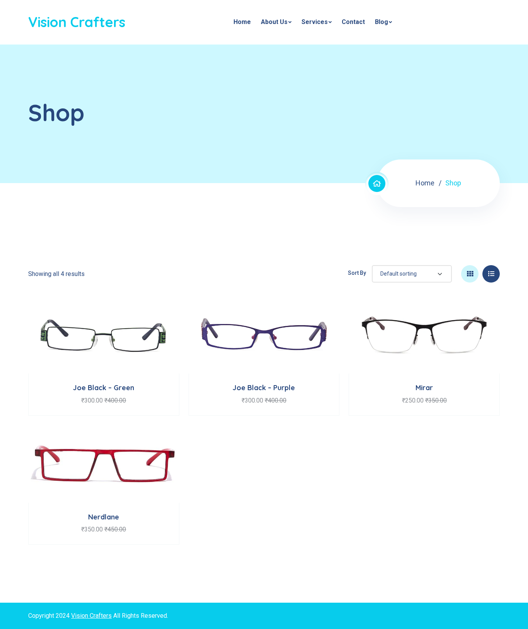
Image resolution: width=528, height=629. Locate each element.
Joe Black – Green (103, 387)
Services (314, 22)
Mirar (424, 387)
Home (242, 22)
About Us (274, 22)
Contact (353, 22)
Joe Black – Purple (264, 387)
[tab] (470, 274)
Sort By (357, 273)
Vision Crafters (76, 22)
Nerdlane (103, 516)
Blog (381, 22)
